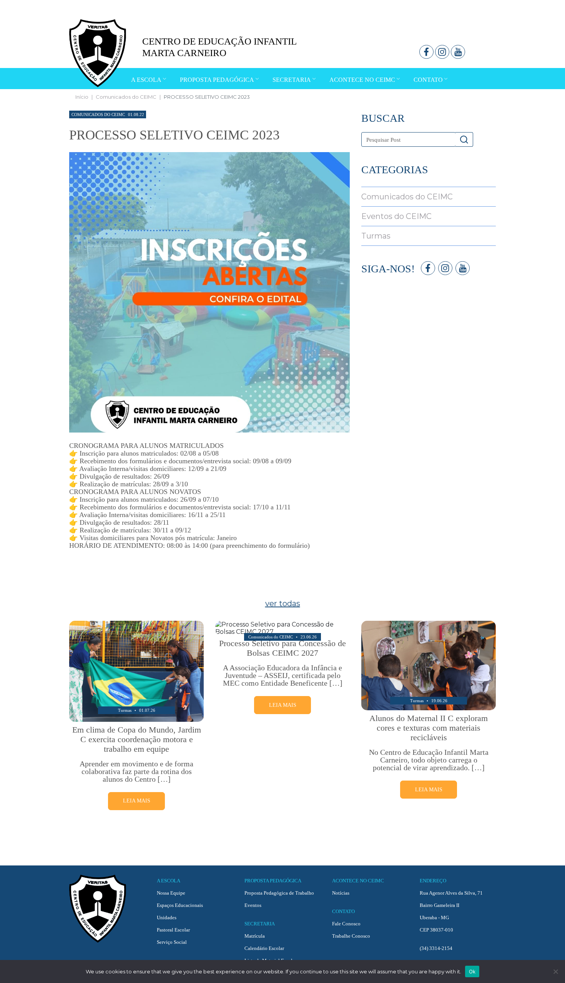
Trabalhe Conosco (351, 936)
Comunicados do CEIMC (126, 97)
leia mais (136, 801)
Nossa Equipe (171, 893)
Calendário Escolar (264, 948)
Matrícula (254, 936)
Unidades (166, 917)
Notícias (340, 893)
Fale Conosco (346, 924)
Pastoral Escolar (173, 930)
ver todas (282, 603)
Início (81, 97)
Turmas (376, 235)
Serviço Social (172, 942)
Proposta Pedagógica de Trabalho (279, 893)
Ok (472, 971)
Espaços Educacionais (180, 905)
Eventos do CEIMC (396, 216)
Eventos (252, 905)
